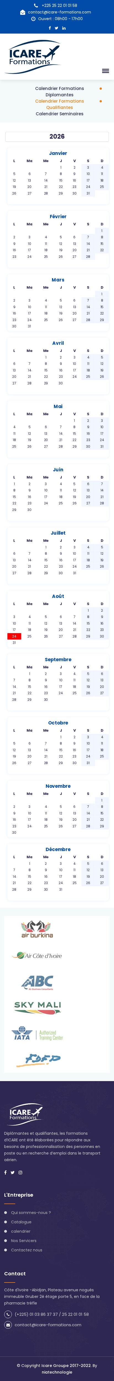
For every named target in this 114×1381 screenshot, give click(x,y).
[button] (104, 71)
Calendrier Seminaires (60, 114)
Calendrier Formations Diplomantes (59, 92)
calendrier (20, 1231)
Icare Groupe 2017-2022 (66, 1365)
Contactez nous (26, 1250)
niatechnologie (57, 1372)
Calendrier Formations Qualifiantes (59, 104)
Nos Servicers (24, 1240)
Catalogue (21, 1222)
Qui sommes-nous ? (31, 1212)
